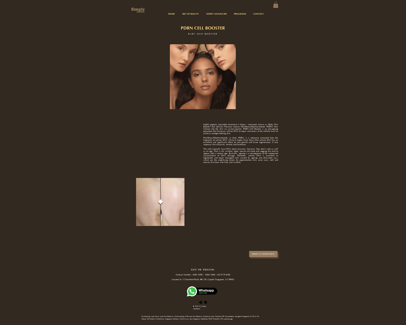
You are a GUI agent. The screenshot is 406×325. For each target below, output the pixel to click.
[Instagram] (205, 302)
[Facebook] (200, 302)
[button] (275, 5)
